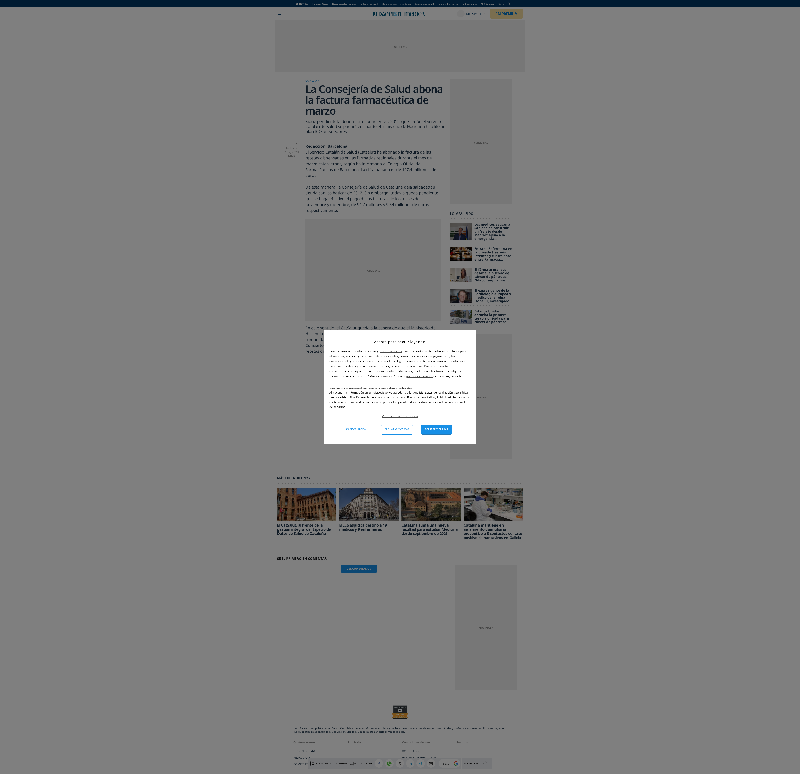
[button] (400, 415)
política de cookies (419, 376)
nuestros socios (391, 351)
